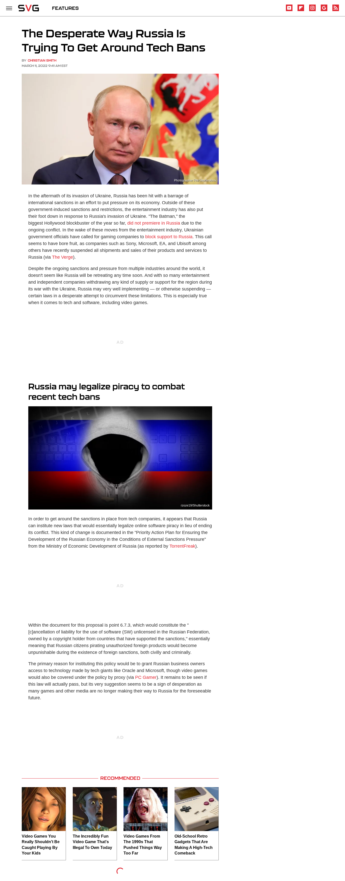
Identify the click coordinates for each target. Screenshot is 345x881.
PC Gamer (146, 677)
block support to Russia (168, 236)
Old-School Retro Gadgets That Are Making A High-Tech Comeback (194, 844)
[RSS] (335, 10)
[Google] (324, 10)
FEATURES (65, 8)
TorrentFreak (182, 546)
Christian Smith (42, 60)
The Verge (62, 257)
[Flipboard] (301, 10)
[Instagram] (312, 10)
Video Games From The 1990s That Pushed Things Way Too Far (143, 844)
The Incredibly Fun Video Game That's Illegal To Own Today (92, 842)
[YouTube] (289, 10)
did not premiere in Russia (153, 223)
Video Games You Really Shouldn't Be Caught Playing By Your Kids (41, 844)
